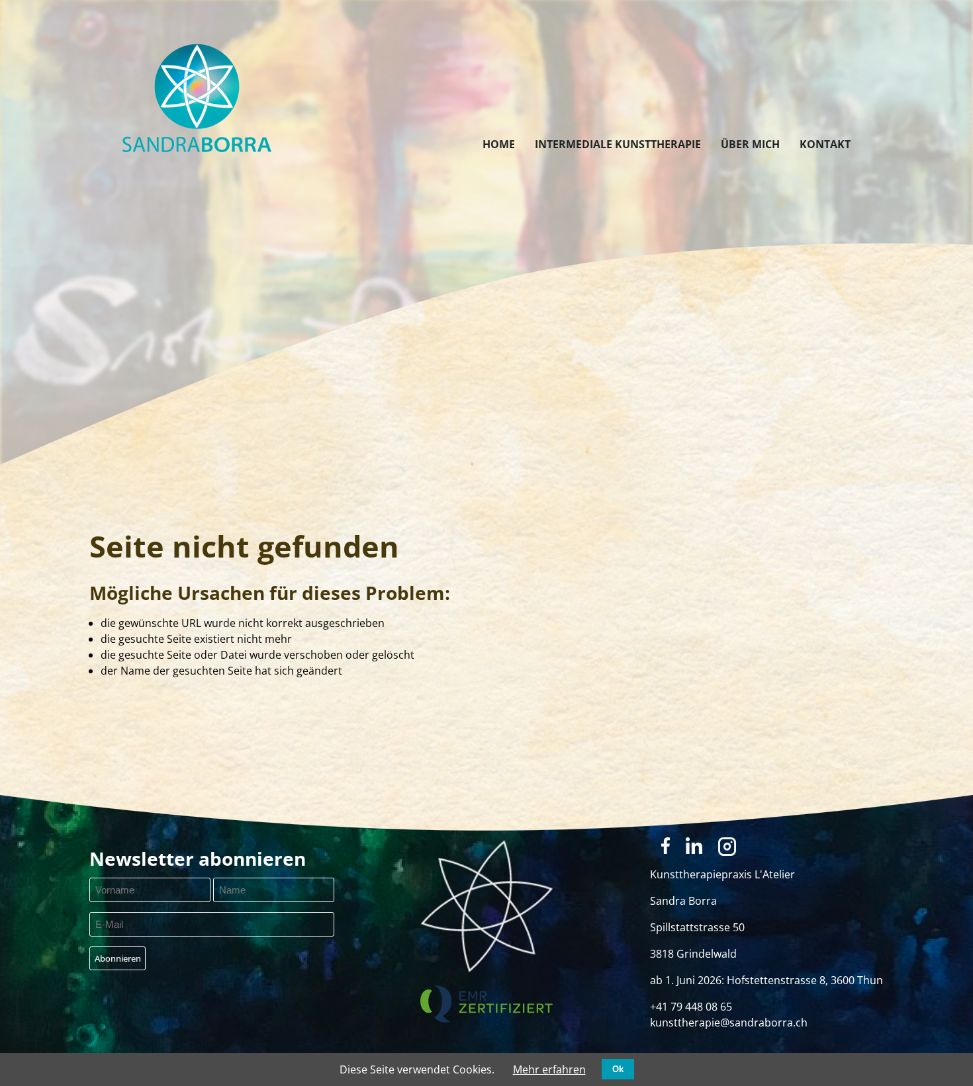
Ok (618, 1069)
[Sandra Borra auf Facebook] (665, 845)
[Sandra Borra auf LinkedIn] (694, 845)
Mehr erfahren (549, 1069)
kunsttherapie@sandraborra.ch (729, 1022)
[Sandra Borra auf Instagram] (727, 846)
